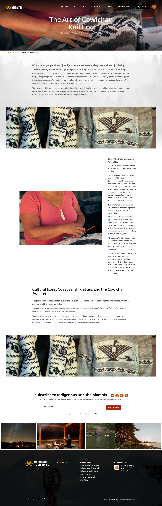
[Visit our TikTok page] (112, 395)
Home (4, 52)
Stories (12, 52)
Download (124, 470)
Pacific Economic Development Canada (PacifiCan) (87, 477)
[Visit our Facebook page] (122, 395)
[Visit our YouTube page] (126, 395)
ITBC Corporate (61, 462)
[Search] (154, 7)
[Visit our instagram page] (33, 498)
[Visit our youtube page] (44, 498)
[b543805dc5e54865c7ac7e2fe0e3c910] (61, 436)
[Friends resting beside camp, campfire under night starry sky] (18, 436)
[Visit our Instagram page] (117, 395)
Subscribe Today (113, 407)
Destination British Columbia (90, 465)
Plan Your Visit (123, 6)
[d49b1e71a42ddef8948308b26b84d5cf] (100, 436)
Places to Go (95, 6)
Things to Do (79, 6)
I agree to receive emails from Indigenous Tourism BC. (82, 413)
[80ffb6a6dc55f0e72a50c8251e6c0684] (138, 436)
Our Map (144, 6)
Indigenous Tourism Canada (89, 471)
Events (109, 6)
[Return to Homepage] (14, 7)
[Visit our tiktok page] (28, 498)
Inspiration (63, 6)
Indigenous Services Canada (89, 468)
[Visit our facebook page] (39, 498)
